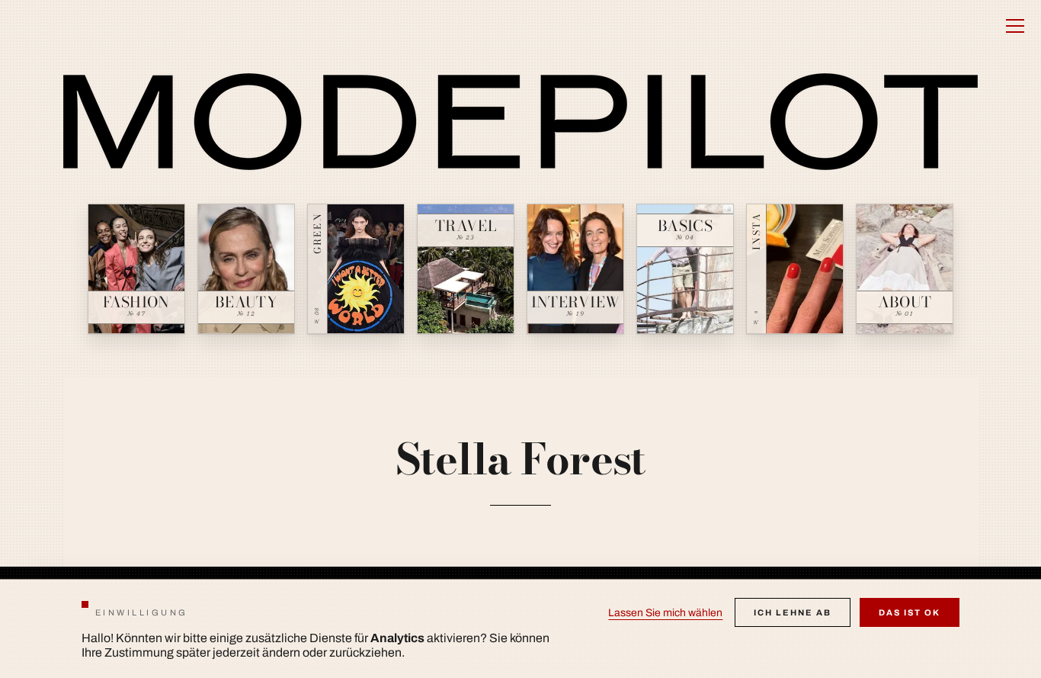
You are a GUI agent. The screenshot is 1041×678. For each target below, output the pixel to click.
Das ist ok (909, 612)
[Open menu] (1015, 26)
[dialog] (520, 628)
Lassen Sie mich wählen (665, 613)
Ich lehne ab (792, 612)
